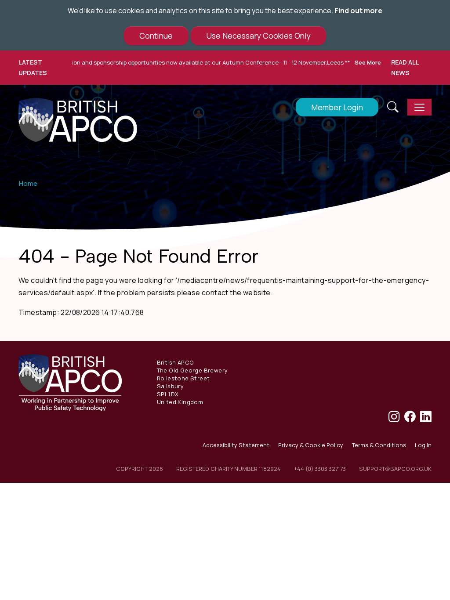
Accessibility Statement (236, 445)
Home (27, 183)
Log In (423, 445)
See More (356, 62)
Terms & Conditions (379, 445)
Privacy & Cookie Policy (310, 445)
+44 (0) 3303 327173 (320, 469)
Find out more (358, 10)
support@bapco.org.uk (395, 469)
